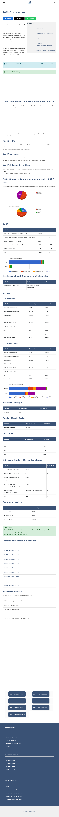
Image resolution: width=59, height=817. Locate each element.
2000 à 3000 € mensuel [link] (40, 694)
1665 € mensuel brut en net (11, 572)
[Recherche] (55, 2)
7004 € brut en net (10, 773)
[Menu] (4, 2)
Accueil (8, 734)
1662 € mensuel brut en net (11, 563)
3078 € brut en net (10, 760)
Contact (8, 746)
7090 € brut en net (10, 769)
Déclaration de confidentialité (13, 743)
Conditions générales (11, 737)
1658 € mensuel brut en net (11, 546)
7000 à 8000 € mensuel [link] (17, 714)
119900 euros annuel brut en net (14, 799)
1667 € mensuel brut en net (11, 581)
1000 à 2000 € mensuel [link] (17, 694)
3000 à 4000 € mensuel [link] (17, 701)
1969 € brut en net (10, 766)
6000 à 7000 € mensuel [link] (40, 707)
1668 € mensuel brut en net (11, 585)
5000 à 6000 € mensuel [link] (17, 707)
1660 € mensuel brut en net (11, 555)
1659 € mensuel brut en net (11, 550)
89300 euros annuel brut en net (14, 793)
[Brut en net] (29, 2)
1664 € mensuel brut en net (11, 568)
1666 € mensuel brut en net (11, 576)
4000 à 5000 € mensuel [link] (40, 701)
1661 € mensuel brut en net (11, 559)
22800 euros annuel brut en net (14, 796)
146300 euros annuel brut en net (14, 790)
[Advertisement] (29, 86)
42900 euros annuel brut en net (14, 786)
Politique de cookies (11, 740)
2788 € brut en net (10, 763)
